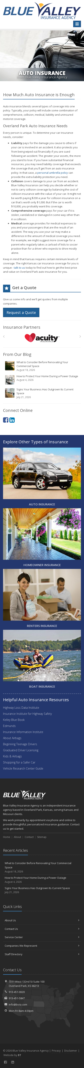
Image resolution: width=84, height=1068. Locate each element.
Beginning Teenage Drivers (20, 744)
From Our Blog (17, 354)
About (17, 837)
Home (6, 837)
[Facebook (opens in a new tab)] (5, 420)
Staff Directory (13, 954)
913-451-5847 (17, 998)
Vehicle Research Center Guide (23, 768)
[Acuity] (42, 337)
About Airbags (12, 738)
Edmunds (9, 726)
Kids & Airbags (12, 756)
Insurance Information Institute (23, 732)
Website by (12, 1055)
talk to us (19, 267)
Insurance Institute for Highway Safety (27, 714)
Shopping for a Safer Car (19, 762)
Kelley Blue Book (14, 720)
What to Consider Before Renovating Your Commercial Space (42, 366)
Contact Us (11, 929)
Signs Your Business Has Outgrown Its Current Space (45, 393)
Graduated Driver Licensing (20, 750)
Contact (29, 837)
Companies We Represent (21, 945)
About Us (10, 920)
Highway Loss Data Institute (21, 707)
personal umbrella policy (52, 172)
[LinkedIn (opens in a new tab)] (12, 420)
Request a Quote (21, 312)
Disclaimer (70, 1050)
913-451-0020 (17, 992)
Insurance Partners (21, 327)
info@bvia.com (18, 1004)
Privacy (56, 1050)
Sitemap (41, 837)
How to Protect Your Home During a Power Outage (47, 378)
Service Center (14, 937)
